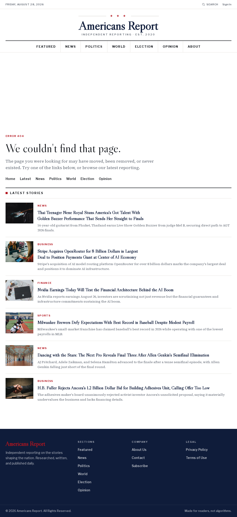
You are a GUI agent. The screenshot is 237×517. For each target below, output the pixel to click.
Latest (25, 179)
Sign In (226, 4)
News (70, 46)
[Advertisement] (118, 87)
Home (10, 179)
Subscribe (140, 466)
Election (144, 46)
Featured (46, 46)
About (194, 46)
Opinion (170, 46)
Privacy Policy (197, 450)
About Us (139, 450)
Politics (94, 46)
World (118, 46)
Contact (138, 458)
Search (212, 4)
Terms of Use (196, 458)
